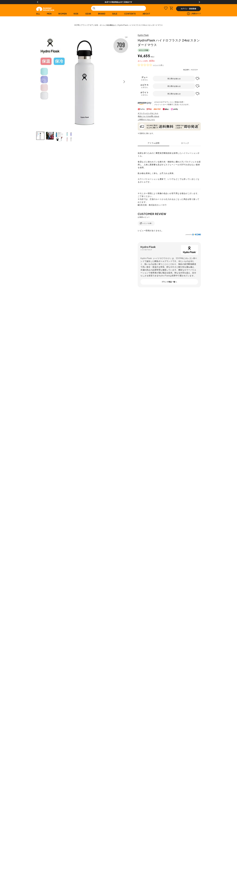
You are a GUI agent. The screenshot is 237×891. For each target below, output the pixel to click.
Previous (37, 2)
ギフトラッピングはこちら (148, 113)
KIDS (76, 13)
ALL (38, 13)
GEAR (88, 13)
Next (199, 2)
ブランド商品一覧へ (169, 282)
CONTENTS (130, 13)
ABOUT (146, 13)
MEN (49, 13)
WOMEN (62, 13)
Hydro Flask (143, 35)
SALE (114, 13)
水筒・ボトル (99, 25)
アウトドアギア (87, 25)
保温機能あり (111, 25)
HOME (77, 25)
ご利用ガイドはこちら (146, 119)
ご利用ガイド (196, 14)
